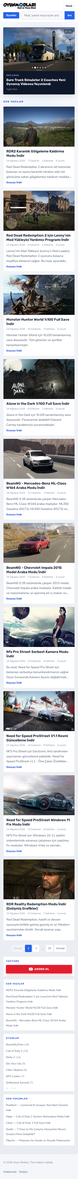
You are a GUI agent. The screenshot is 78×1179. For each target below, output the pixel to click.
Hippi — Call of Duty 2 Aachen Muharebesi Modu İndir (37, 1116)
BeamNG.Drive (17, 1044)
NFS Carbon (15, 1076)
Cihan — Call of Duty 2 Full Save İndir (28, 1123)
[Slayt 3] (37, 67)
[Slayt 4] (40, 67)
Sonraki (60, 948)
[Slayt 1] (32, 67)
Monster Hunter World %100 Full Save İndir (32, 1008)
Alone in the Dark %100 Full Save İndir (29, 1014)
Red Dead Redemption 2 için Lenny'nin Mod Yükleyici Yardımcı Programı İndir (38, 237)
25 (49, 948)
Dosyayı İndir (14, 182)
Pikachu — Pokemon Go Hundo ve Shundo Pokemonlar (38, 1140)
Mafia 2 (13, 1057)
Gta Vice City (15, 1063)
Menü (69, 6)
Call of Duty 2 (17, 1051)
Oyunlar (11, 15)
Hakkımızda (10, 1172)
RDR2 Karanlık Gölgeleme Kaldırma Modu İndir (33, 990)
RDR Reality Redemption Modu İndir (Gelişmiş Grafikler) (36, 906)
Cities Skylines (16, 1070)
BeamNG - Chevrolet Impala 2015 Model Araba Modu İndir (34, 570)
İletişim (23, 1172)
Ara (69, 15)
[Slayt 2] (35, 67)
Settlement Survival (19, 1082)
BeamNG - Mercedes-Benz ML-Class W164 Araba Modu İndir (36, 485)
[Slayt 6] (45, 67)
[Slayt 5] (43, 67)
